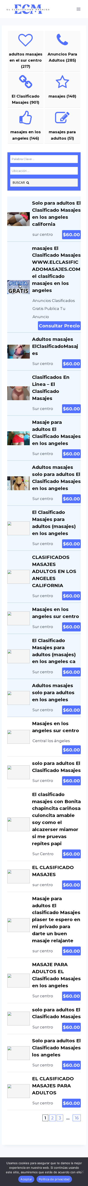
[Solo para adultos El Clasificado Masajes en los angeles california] (44, 218)
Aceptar (26, 1179)
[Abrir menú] (78, 9)
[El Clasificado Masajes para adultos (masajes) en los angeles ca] (44, 656)
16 (77, 1118)
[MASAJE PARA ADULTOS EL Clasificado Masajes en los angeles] (44, 980)
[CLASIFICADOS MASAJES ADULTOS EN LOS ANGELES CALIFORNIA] (44, 577)
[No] (82, 1171)
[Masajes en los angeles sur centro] (44, 618)
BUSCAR (19, 182)
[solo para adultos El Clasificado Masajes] (44, 772)
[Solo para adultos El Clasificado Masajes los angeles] (44, 1053)
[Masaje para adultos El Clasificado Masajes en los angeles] (44, 438)
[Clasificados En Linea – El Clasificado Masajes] (44, 393)
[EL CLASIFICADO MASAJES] (44, 876)
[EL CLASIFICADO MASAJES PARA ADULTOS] (44, 1091)
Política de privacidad (54, 1179)
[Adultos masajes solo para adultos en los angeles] (44, 698)
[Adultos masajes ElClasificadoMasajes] (44, 351)
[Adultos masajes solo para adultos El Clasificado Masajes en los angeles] (44, 483)
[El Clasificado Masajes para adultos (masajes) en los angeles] (44, 528)
